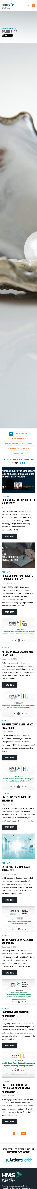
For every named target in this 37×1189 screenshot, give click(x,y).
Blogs (9, 460)
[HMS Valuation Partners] (8, 6)
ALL (4, 460)
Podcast (15, 463)
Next (23, 1134)
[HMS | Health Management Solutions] (18, 1176)
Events (26, 460)
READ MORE (9, 536)
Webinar (22, 463)
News (32, 460)
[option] (18, 1160)
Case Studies (17, 460)
